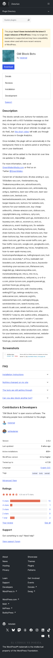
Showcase (32, 557)
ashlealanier (13, 431)
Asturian (11, 624)
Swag (31, 591)
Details (8, 76)
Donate (32, 587)
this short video (22, 131)
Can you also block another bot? (17, 398)
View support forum (11, 541)
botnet (35, 473)
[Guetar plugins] (28, 20)
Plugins (31, 565)
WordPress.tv (9, 591)
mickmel (23, 58)
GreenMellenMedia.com (13, 167)
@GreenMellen (16, 171)
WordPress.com (10, 599)
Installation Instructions (13, 374)
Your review (7, 523)
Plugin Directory (9, 11)
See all (48, 523)
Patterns (31, 570)
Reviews (9, 83)
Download (8, 67)
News (5, 561)
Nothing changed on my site (15, 382)
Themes (31, 561)
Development (11, 95)
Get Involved (34, 578)
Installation (10, 89)
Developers (7, 587)
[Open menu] (49, 3)
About (5, 557)
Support (8, 102)
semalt (47, 473)
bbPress (7, 608)
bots (41, 473)
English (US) (46, 468)
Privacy (5, 570)
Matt (5, 604)
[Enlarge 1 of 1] (47, 355)
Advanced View (9, 480)
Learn (5, 578)
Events (31, 582)
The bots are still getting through (17, 390)
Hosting (5, 565)
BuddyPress (9, 612)
